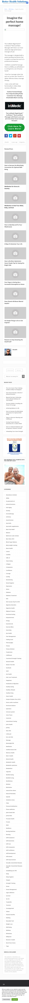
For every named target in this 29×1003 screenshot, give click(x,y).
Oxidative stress (10, 800)
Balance (8, 532)
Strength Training (10, 883)
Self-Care (8, 844)
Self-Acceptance (10, 837)
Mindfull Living (10, 778)
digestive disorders (11, 605)
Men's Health (9, 756)
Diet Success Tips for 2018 (13, 602)
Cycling (8, 576)
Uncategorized (10, 908)
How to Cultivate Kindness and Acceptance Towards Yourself (14, 427)
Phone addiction (10, 809)
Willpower (8, 936)
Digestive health (10, 608)
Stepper (8, 880)
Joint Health (9, 724)
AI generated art (10, 501)
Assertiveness (9, 520)
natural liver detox (11, 790)
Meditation (9, 746)
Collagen (8, 564)
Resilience (8, 828)
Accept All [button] (14, 999)
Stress (7, 886)
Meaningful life (10, 743)
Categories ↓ (22, 142)
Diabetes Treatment (11, 595)
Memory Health (10, 752)
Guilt (7, 671)
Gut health (9, 674)
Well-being (9, 927)
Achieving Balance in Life (12, 408)
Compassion (9, 567)
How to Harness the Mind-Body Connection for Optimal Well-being (14, 413)
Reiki (7, 825)
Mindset (8, 784)
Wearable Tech (10, 921)
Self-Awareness (10, 841)
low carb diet (9, 737)
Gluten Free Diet (10, 664)
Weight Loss (9, 924)
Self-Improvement (11, 859)
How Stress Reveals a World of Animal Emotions (14, 393)
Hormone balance (11, 705)
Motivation (9, 787)
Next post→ (19, 370)
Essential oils (9, 624)
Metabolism (9, 768)
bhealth (7, 142)
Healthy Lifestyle (10, 690)
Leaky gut (8, 734)
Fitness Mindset (10, 649)
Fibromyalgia (9, 642)
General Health (10, 661)
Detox (7, 589)
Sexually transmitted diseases (14, 863)
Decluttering (9, 579)
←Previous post (10, 370)
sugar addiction (10, 892)
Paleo (7, 803)
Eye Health (9, 633)
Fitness (8, 646)
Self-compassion (10, 847)
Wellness (8, 930)
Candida (8, 554)
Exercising (8, 630)
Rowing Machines (10, 831)
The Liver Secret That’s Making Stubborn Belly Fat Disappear (14, 388)
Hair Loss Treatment (11, 677)
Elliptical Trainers (10, 611)
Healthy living (9, 693)
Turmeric (8, 905)
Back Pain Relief (10, 529)
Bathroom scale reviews (12, 536)
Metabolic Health (10, 762)
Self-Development (11, 853)
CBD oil (8, 558)
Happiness (9, 680)
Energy (8, 620)
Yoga (7, 946)
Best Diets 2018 (10, 539)
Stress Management (11, 889)
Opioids (8, 797)
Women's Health (10, 939)
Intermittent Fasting (11, 721)
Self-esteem (9, 856)
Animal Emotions (10, 504)
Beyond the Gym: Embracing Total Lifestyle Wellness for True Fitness (13, 399)
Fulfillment (9, 655)
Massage (8, 740)
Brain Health (9, 548)
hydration (8, 708)
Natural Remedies (11, 793)
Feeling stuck (9, 639)
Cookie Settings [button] (6, 999)
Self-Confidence (10, 850)
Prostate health (10, 818)
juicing (8, 727)
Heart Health (9, 696)
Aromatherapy (10, 513)
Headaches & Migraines (12, 683)
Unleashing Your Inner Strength (14, 431)
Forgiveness (9, 652)
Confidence (9, 570)
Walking (8, 917)
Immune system (10, 712)
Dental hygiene (10, 583)
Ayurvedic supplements (12, 526)
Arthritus (8, 517)
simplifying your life (11, 870)
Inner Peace (9, 715)
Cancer (8, 551)
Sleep (7, 873)
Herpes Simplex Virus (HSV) (13, 699)
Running (8, 834)
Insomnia (8, 718)
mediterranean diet (11, 749)
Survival (8, 896)
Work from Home (10, 943)
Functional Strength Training (13, 658)
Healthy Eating (10, 686)
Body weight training (11, 545)
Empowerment (10, 617)
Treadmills (9, 902)
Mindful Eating (10, 774)
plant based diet (10, 812)
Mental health (9, 759)
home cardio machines (12, 702)
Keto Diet (8, 730)
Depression (9, 586)
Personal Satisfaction (11, 806)
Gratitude (8, 668)
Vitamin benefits (10, 914)
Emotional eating (10, 614)
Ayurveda (8, 523)
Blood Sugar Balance (11, 542)
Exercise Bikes (10, 627)
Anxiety (8, 510)
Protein (8, 822)
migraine (8, 771)
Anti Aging (9, 507)
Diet (7, 598)
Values (8, 911)
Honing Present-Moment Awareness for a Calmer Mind (14, 422)
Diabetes (8, 592)
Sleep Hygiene (10, 877)
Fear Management (11, 636)
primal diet (9, 815)
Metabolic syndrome (11, 765)
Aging (7, 498)
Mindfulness (9, 781)
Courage (8, 573)
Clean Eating (9, 561)
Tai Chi (7, 899)
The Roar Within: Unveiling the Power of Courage (14, 404)
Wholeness (9, 933)
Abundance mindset (11, 495)
